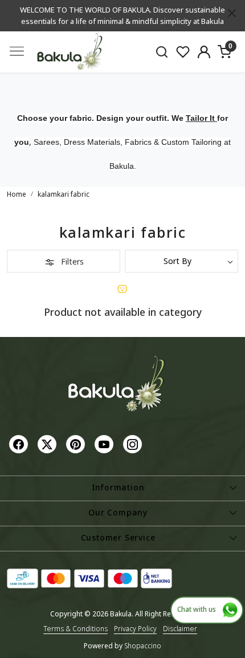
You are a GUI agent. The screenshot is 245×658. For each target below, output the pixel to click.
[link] (162, 52)
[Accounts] (203, 52)
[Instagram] (134, 444)
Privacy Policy (135, 628)
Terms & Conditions (75, 628)
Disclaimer (180, 628)
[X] (48, 444)
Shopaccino (142, 646)
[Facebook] (20, 444)
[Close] (232, 13)
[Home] (70, 52)
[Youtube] (105, 444)
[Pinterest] (77, 444)
